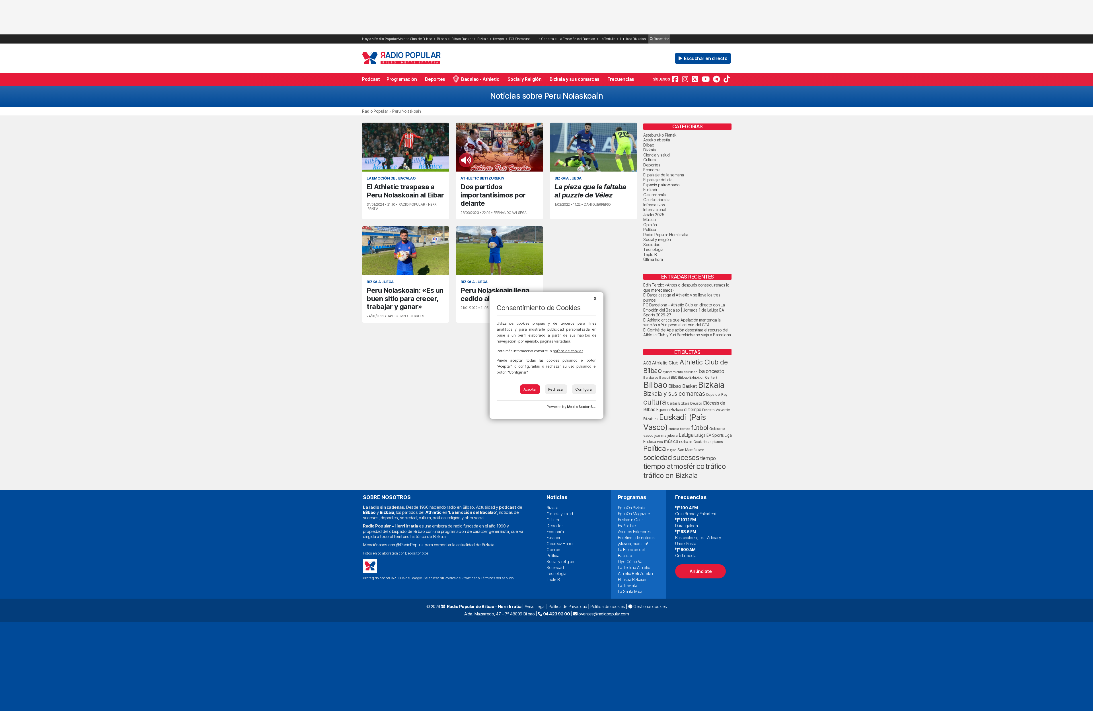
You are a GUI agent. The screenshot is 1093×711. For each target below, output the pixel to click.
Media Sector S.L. (582, 407)
